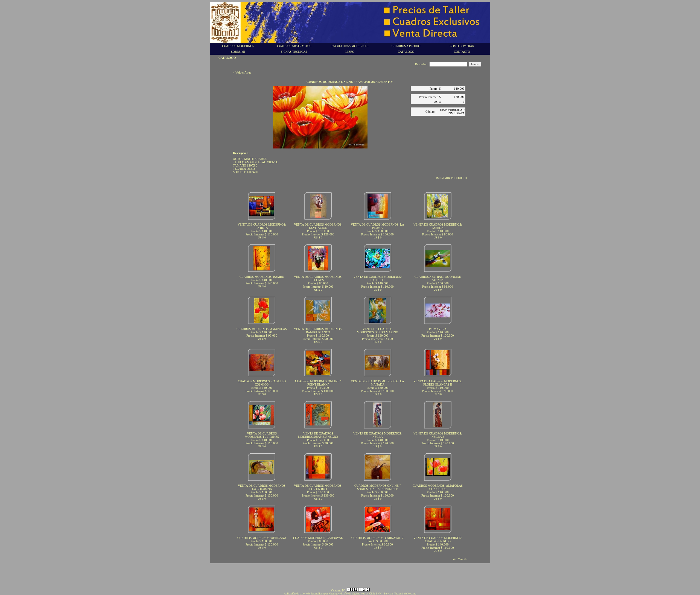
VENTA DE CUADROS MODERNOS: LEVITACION (318, 226)
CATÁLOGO (406, 51)
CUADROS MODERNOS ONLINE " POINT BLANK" (318, 383)
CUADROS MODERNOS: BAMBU (262, 276)
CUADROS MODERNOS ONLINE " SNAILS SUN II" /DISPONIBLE (377, 487)
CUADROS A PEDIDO (406, 46)
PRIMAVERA (438, 329)
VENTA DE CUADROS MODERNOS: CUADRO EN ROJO (437, 539)
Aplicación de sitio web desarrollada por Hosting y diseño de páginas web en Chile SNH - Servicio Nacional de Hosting (350, 593)
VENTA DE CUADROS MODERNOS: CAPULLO (377, 278)
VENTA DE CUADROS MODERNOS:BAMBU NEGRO (318, 435)
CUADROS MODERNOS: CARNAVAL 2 (377, 537)
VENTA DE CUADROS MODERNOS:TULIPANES (262, 435)
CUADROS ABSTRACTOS (294, 46)
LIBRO (349, 51)
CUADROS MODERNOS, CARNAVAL (318, 537)
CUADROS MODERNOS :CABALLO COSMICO (262, 383)
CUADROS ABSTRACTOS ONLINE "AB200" (438, 278)
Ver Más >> (460, 559)
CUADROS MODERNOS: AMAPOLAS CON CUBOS (438, 487)
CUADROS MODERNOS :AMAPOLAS (262, 329)
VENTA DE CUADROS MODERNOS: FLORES (318, 278)
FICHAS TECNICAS (294, 51)
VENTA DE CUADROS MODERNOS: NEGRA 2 (437, 435)
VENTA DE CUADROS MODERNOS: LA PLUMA (377, 226)
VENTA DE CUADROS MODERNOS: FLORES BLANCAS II (437, 383)
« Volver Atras (242, 72)
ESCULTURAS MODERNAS (349, 46)
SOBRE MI (238, 51)
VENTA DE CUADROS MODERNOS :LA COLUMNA (261, 487)
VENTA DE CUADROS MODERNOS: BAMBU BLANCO (318, 330)
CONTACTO (462, 51)
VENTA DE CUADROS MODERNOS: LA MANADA (377, 383)
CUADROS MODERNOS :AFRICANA (261, 537)
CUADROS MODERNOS (238, 46)
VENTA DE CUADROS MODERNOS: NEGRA (377, 435)
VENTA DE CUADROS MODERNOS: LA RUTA (262, 226)
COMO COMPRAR (462, 46)
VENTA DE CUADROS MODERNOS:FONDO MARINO (377, 330)
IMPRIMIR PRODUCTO (451, 178)
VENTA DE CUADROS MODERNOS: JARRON (437, 226)
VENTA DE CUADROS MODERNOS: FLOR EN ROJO (318, 487)
